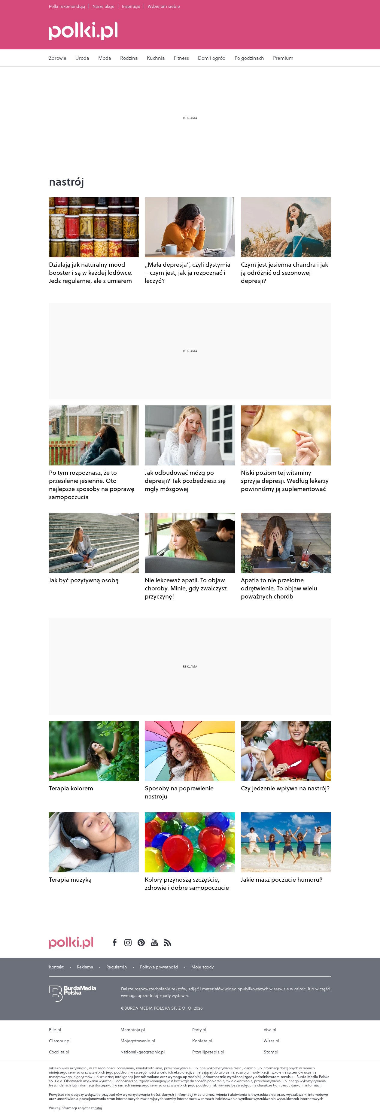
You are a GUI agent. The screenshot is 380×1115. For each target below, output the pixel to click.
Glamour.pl (60, 1041)
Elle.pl (55, 1030)
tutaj (98, 1108)
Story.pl (271, 1052)
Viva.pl (270, 1030)
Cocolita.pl (59, 1052)
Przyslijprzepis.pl (208, 1052)
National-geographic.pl (142, 1052)
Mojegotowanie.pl (137, 1041)
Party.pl (199, 1030)
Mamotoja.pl (132, 1030)
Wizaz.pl (271, 1041)
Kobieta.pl (202, 1041)
